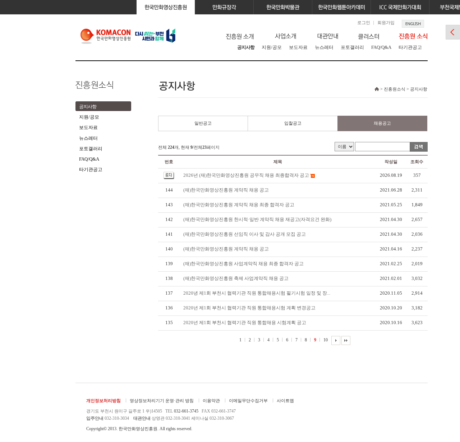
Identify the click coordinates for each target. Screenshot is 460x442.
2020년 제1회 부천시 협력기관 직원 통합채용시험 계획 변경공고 (249, 307)
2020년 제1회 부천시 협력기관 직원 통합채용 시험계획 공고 (244, 322)
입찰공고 (293, 123)
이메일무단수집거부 (248, 400)
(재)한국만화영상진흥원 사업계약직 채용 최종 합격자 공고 (243, 263)
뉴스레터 (324, 47)
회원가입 (386, 22)
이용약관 (211, 400)
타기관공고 (410, 47)
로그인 (363, 22)
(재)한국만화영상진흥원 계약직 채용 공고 (226, 190)
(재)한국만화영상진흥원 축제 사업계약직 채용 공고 (236, 278)
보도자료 (298, 47)
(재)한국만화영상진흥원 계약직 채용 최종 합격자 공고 (238, 204)
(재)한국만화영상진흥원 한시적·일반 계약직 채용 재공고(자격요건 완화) (257, 219)
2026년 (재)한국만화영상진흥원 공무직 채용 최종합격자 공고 (246, 175)
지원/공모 (272, 47)
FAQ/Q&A (381, 47)
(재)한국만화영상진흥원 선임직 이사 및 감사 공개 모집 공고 (244, 234)
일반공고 (203, 123)
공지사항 (245, 47)
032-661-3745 (186, 411)
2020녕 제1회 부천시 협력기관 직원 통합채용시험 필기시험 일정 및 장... (256, 293)
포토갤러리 (352, 47)
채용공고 (382, 123)
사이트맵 (285, 400)
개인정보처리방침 (103, 400)
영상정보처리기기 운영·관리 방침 (162, 400)
